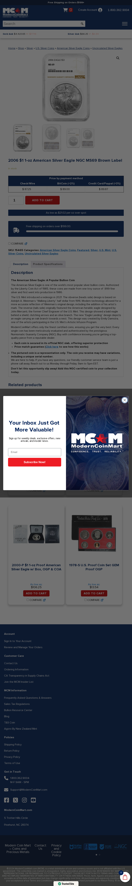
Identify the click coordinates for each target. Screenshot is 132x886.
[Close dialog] (125, 400)
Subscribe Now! (35, 462)
